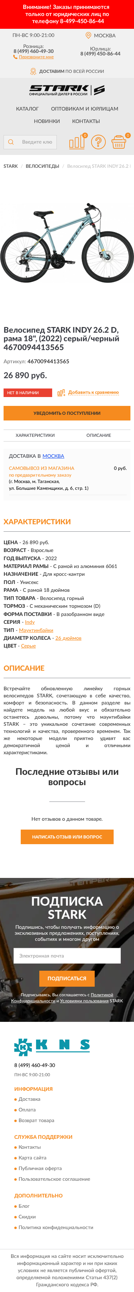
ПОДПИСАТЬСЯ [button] (67, 978)
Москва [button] (53, 456)
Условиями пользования (84, 1001)
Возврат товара (36, 1121)
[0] (118, 142)
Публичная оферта (40, 1169)
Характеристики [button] (35, 435)
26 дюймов (68, 638)
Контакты (86, 121)
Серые (28, 646)
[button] (33, 56)
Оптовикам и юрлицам (84, 109)
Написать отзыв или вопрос (67, 837)
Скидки (27, 1217)
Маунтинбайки (36, 630)
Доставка (29, 1099)
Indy (30, 622)
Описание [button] (98, 435)
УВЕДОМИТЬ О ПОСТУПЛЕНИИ (67, 413)
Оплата (27, 1110)
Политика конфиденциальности (56, 1227)
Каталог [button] (27, 109)
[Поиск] (11, 142)
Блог (24, 1206)
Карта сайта (32, 1158)
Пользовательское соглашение (54, 1179)
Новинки (47, 121)
